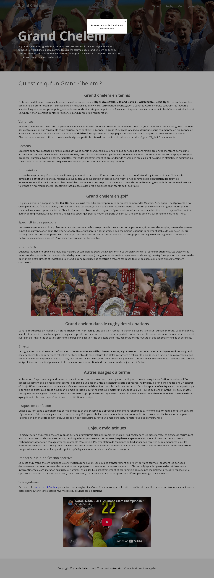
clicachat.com (107, 28)
